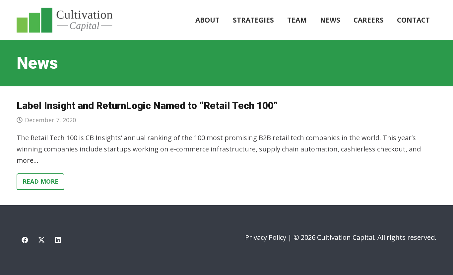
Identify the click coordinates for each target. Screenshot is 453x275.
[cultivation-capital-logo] (64, 20)
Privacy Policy (265, 237)
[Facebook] (25, 240)
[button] (278, 20)
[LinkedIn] (58, 240)
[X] (41, 240)
